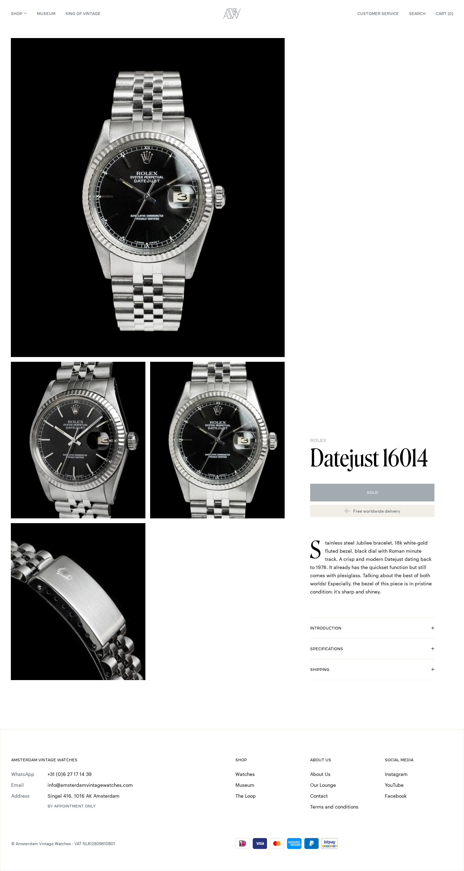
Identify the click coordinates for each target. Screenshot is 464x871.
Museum (46, 14)
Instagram (396, 774)
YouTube (394, 785)
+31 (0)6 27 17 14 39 (70, 774)
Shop (16, 14)
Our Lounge (323, 785)
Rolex (318, 440)
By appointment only (72, 806)
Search (417, 14)
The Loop (245, 796)
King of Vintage (83, 14)
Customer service (378, 14)
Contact (319, 796)
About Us (320, 774)
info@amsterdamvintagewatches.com (90, 785)
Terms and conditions (334, 807)
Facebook (396, 796)
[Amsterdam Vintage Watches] (232, 13)
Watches (245, 774)
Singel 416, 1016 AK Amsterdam (84, 796)
